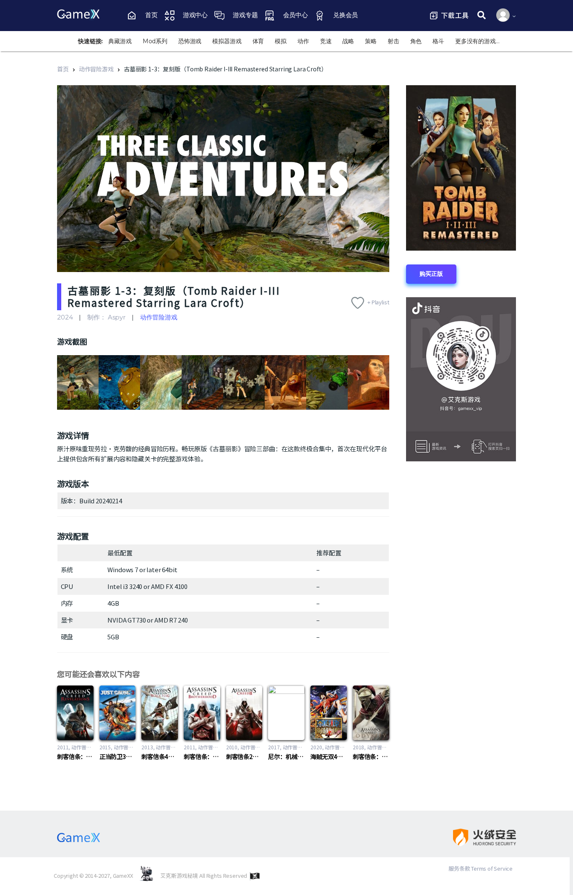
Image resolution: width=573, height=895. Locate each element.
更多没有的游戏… (477, 41)
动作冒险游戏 (96, 69)
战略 (348, 41)
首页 (63, 69)
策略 (371, 41)
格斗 (438, 41)
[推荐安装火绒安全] (477, 837)
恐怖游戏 (189, 41)
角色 (416, 41)
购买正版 (431, 273)
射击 (393, 41)
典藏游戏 (119, 41)
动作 (303, 41)
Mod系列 (155, 41)
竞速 (326, 41)
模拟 (280, 41)
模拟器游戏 (226, 41)
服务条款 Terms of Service (480, 868)
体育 (258, 41)
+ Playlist (378, 302)
